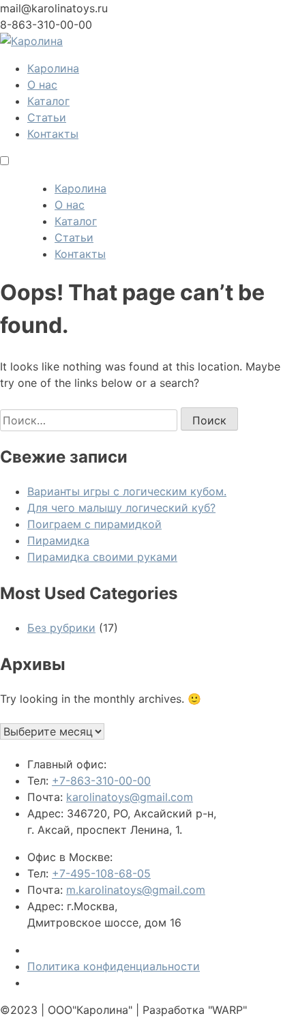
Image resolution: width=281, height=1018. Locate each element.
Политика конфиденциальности (113, 966)
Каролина (53, 68)
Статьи (46, 117)
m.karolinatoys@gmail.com (135, 890)
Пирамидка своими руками (102, 557)
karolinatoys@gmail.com (129, 797)
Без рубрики (61, 628)
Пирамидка (58, 540)
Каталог (48, 101)
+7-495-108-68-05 (101, 873)
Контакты (52, 134)
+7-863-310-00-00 (101, 780)
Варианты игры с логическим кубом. (126, 491)
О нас (42, 84)
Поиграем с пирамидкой (94, 524)
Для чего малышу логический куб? (121, 507)
